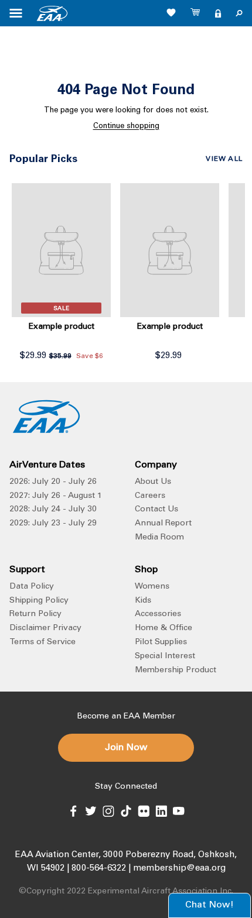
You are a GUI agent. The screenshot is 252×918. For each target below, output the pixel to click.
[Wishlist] (171, 12)
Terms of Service (42, 642)
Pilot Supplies (161, 642)
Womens (152, 587)
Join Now (126, 747)
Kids (143, 601)
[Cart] (195, 13)
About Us (153, 482)
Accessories (158, 614)
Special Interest (165, 656)
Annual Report (163, 524)
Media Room (159, 538)
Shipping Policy (39, 601)
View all (224, 159)
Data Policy (31, 587)
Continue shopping (126, 126)
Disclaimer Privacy (45, 628)
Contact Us (156, 510)
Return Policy (35, 614)
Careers (150, 496)
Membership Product (175, 670)
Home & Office (163, 628)
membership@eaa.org (179, 868)
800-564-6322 (98, 868)
